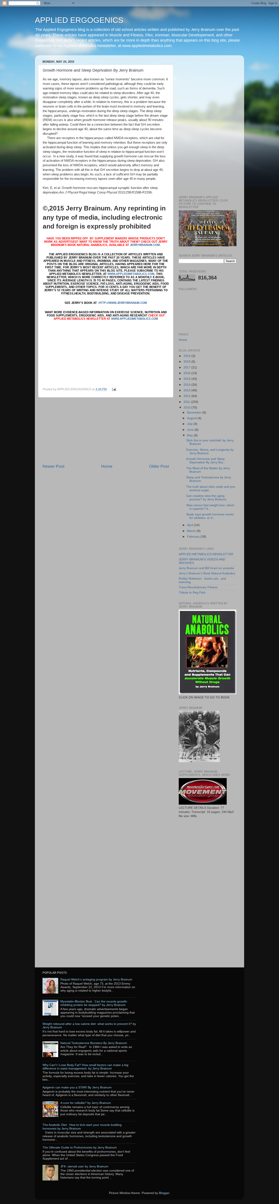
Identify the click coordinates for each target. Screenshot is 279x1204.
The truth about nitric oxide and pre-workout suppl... (211, 488)
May (190, 435)
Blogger (164, 1193)
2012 (187, 396)
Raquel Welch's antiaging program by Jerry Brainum (96, 979)
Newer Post (53, 466)
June (191, 429)
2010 (187, 407)
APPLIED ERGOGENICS (79, 20)
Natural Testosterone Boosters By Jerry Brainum (93, 1043)
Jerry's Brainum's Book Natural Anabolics (207, 573)
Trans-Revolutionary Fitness (198, 587)
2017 (187, 367)
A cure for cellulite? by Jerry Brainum (85, 1103)
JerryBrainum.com (145, 245)
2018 (187, 361)
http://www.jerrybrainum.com (123, 302)
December (194, 412)
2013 (187, 390)
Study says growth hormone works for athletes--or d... (210, 516)
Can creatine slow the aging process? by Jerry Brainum (206, 497)
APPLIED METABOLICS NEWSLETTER (206, 554)
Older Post (159, 466)
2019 (187, 356)
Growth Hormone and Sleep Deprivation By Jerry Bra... (206, 460)
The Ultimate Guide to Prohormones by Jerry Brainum (80, 1147)
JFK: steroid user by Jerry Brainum (84, 1166)
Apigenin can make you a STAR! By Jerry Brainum (77, 1087)
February (194, 536)
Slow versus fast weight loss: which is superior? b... (210, 507)
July (190, 423)
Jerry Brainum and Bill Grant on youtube (206, 568)
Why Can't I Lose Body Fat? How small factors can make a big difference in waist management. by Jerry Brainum (85, 1066)
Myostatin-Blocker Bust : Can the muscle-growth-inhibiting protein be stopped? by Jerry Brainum (94, 1003)
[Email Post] (113, 389)
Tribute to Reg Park (192, 592)
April (190, 525)
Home (106, 466)
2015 (187, 378)
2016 (187, 373)
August (192, 418)
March (192, 531)
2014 (187, 384)
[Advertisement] (105, 430)
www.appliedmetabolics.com (130, 274)
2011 (187, 402)
